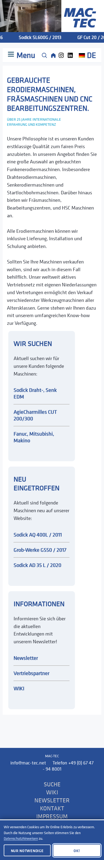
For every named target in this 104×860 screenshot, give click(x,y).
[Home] (53, 55)
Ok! (77, 850)
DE (91, 55)
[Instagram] (62, 55)
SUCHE (52, 784)
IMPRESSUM (52, 816)
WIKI (52, 792)
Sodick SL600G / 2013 (37, 37)
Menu (25, 55)
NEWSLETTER (52, 800)
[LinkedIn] (71, 55)
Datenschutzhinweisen (21, 838)
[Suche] (44, 55)
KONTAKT (52, 808)
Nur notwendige (27, 850)
